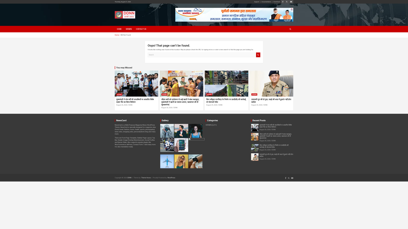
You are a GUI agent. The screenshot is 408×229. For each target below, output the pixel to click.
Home (119, 29)
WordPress (171, 178)
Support (256, 2)
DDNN (130, 105)
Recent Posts (259, 120)
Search (258, 54)
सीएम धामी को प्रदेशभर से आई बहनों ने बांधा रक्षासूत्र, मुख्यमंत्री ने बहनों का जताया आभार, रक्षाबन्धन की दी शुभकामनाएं (180, 102)
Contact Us (141, 29)
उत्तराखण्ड (129, 29)
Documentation (266, 2)
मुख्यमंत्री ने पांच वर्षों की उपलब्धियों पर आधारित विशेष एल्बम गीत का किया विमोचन (135, 100)
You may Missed (124, 67)
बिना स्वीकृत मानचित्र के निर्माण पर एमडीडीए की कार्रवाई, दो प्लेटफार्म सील (274, 146)
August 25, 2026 (211, 105)
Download (276, 2)
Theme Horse (146, 178)
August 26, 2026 (121, 105)
